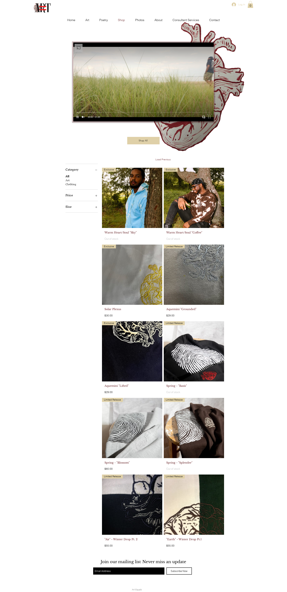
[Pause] (77, 117)
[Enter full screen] (209, 117)
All (67, 176)
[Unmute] (83, 117)
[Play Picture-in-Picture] (203, 117)
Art (67, 180)
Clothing (70, 184)
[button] (250, 4)
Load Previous (163, 159)
